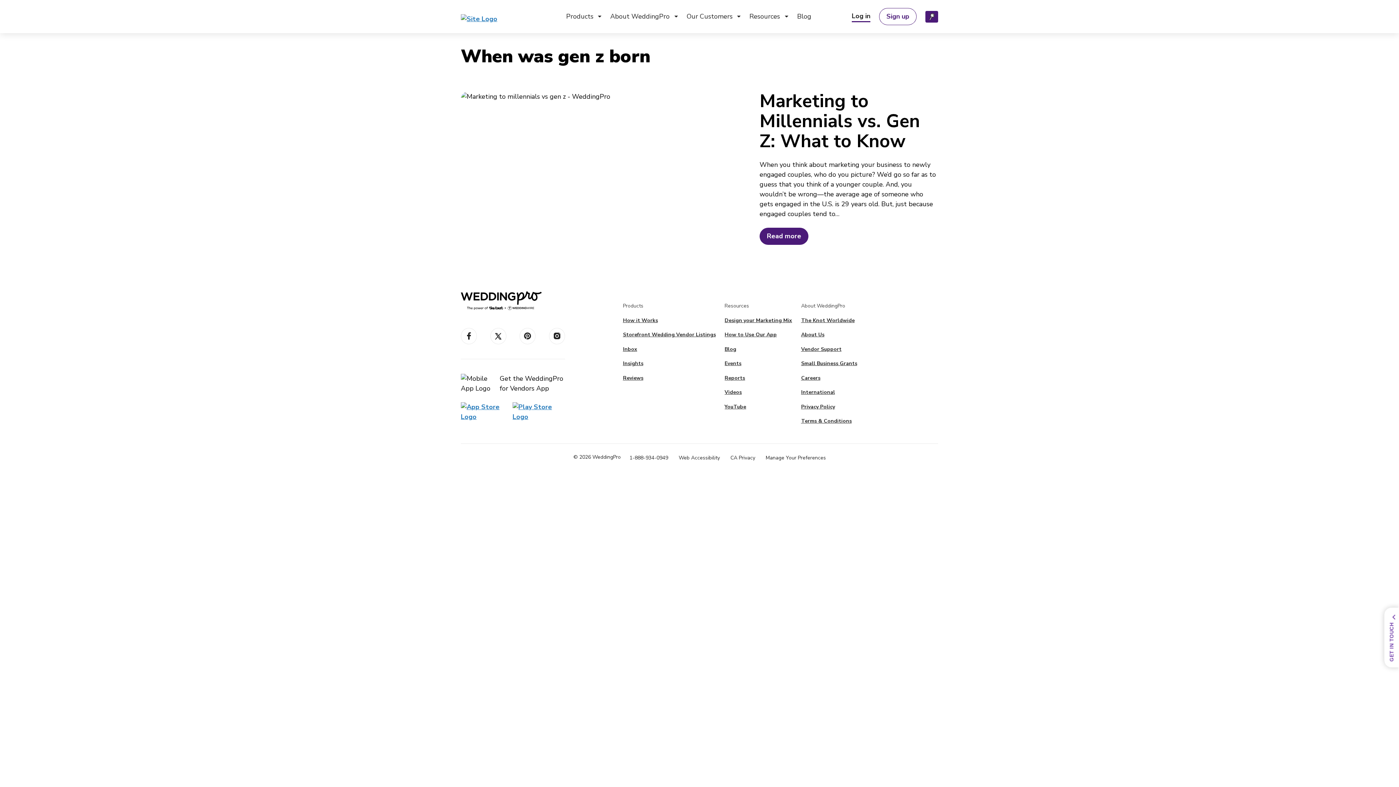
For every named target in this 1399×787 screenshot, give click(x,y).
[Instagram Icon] (557, 336)
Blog (804, 16)
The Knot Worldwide (828, 320)
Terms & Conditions (826, 421)
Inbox (630, 349)
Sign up (897, 16)
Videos (733, 392)
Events (733, 363)
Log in (861, 16)
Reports (735, 378)
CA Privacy (742, 457)
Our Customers (710, 16)
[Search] (931, 17)
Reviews (633, 378)
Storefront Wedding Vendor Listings (669, 334)
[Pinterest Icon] (528, 336)
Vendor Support (821, 349)
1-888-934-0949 (649, 457)
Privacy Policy (818, 406)
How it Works (640, 320)
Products (579, 16)
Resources (764, 16)
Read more (784, 236)
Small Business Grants (829, 363)
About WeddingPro (640, 16)
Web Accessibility (699, 457)
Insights (633, 363)
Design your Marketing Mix (758, 320)
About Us (812, 334)
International (818, 392)
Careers (810, 378)
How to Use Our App (751, 334)
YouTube (735, 406)
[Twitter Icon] (498, 336)
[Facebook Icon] (469, 336)
